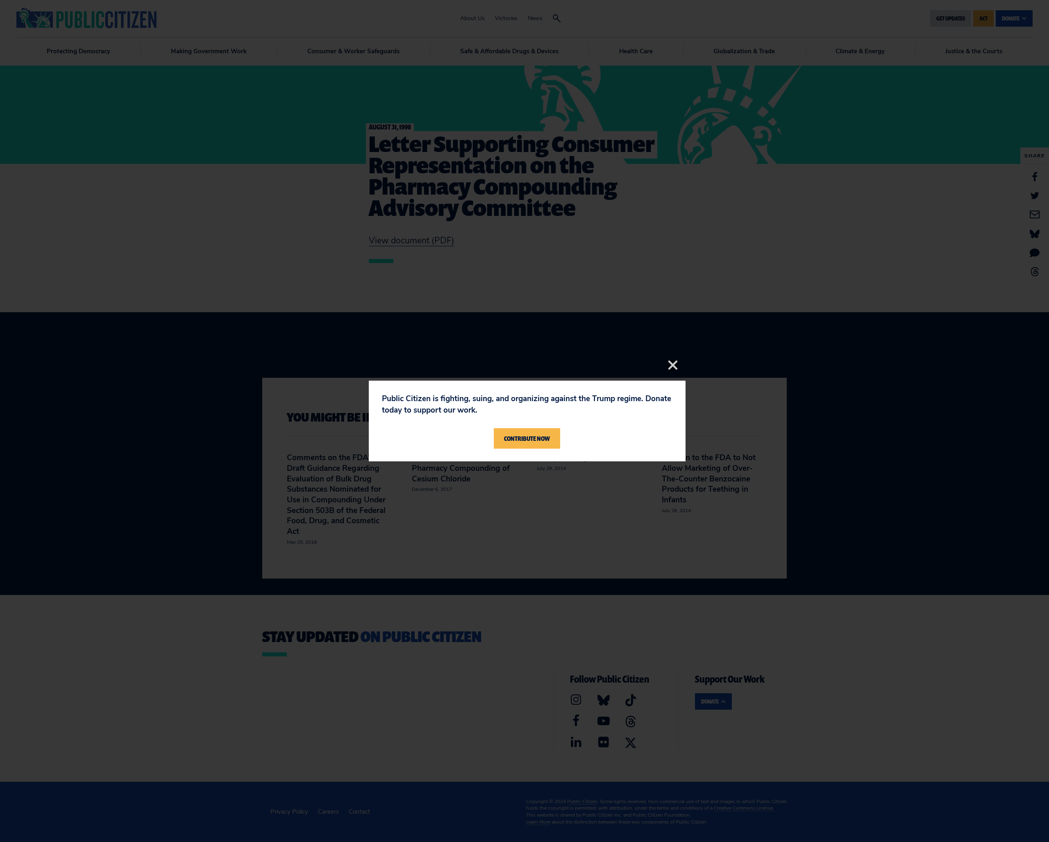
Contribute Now (527, 438)
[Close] (672, 365)
